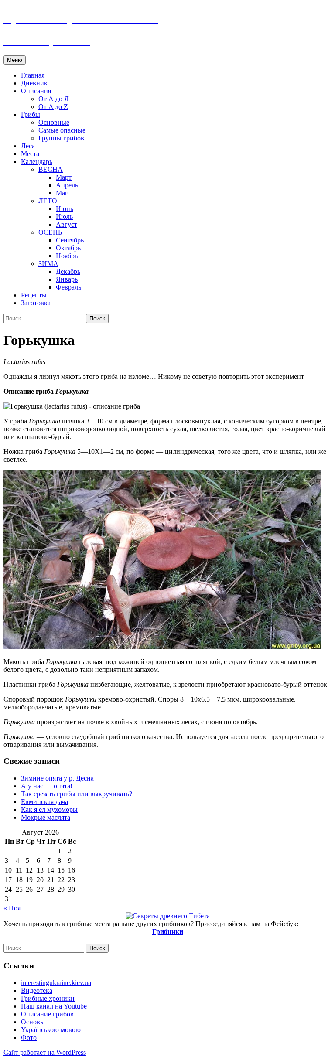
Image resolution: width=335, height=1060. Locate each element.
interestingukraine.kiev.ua (56, 982)
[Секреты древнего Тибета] (168, 916)
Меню (14, 60)
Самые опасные (61, 130)
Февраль (68, 287)
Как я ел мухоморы (49, 809)
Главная (32, 75)
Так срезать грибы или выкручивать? (76, 794)
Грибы (30, 114)
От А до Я (53, 98)
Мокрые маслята (45, 817)
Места (30, 153)
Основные (53, 122)
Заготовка (36, 303)
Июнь (64, 208)
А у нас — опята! (46, 786)
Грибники (167, 931)
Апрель (67, 185)
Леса (28, 146)
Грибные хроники (48, 998)
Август (66, 224)
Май (62, 193)
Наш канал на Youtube (54, 1006)
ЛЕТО (47, 201)
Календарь (36, 161)
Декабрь (68, 271)
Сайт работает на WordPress (44, 1052)
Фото (29, 1037)
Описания (36, 91)
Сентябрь (70, 240)
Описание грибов (47, 1014)
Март (64, 177)
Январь (67, 279)
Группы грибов (61, 138)
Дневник (34, 83)
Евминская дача (44, 801)
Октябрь (68, 248)
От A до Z (53, 106)
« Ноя (12, 908)
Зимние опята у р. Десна (57, 778)
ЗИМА (48, 263)
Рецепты (34, 295)
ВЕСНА (50, 169)
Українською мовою (51, 1029)
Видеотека (36, 990)
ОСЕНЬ (50, 232)
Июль (64, 216)
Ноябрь (67, 255)
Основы (33, 1022)
